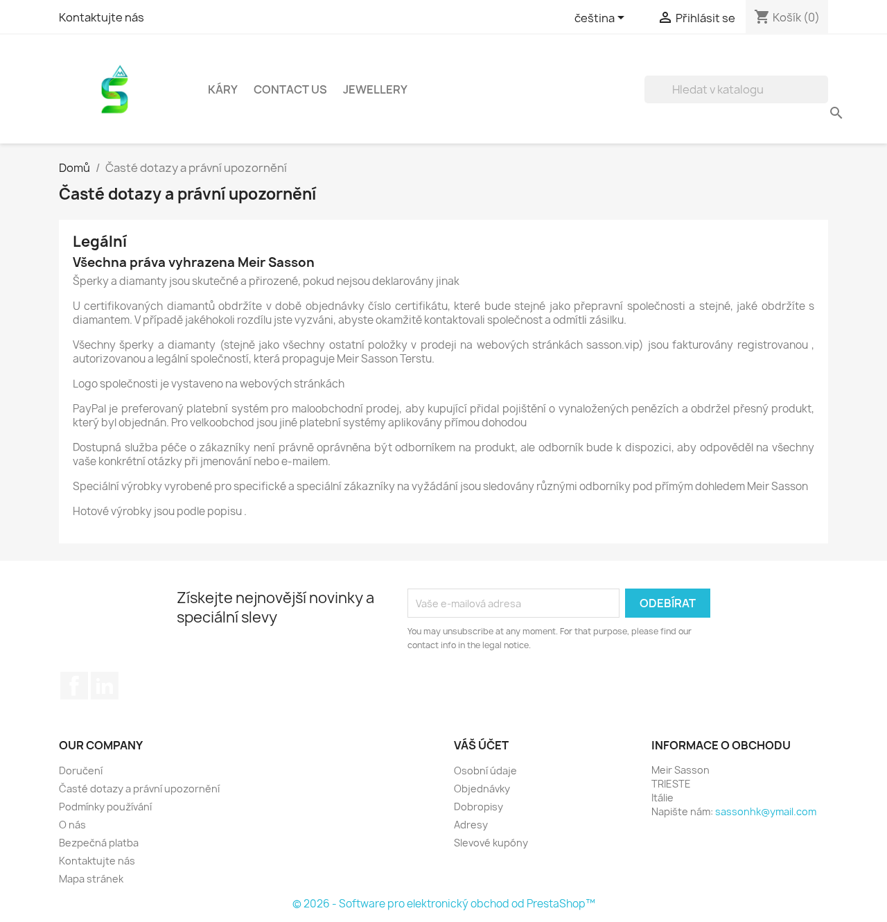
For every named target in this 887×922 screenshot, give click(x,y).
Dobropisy (478, 806)
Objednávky (482, 788)
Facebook (74, 685)
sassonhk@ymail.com (765, 811)
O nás (72, 824)
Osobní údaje (485, 770)
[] (822, 99)
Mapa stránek (91, 878)
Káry (223, 89)
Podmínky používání (105, 806)
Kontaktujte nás (101, 17)
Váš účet (481, 745)
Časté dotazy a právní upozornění (139, 788)
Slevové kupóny (491, 842)
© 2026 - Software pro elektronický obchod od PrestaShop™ (443, 903)
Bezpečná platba (99, 842)
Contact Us (290, 89)
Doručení (81, 770)
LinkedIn (104, 685)
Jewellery (375, 89)
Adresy (471, 824)
